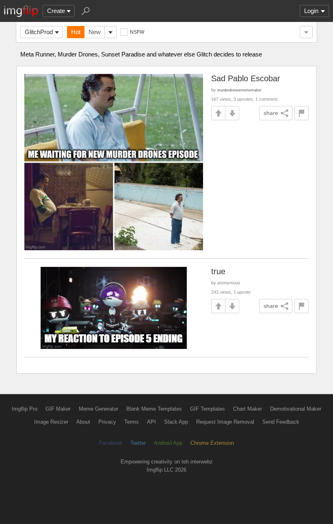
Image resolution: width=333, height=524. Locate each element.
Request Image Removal (225, 422)
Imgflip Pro (24, 409)
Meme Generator (98, 409)
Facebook (110, 443)
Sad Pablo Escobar (245, 78)
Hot (75, 31)
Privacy (107, 422)
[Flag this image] (301, 113)
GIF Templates (207, 409)
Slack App (176, 422)
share (271, 113)
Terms (131, 422)
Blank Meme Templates (154, 409)
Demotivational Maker (295, 409)
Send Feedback (280, 422)
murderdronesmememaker (239, 90)
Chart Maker (247, 409)
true (218, 271)
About (83, 422)
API (151, 422)
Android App (168, 443)
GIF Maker (58, 409)
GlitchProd (39, 31)
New (95, 31)
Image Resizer (51, 422)
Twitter (138, 443)
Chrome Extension (212, 443)
